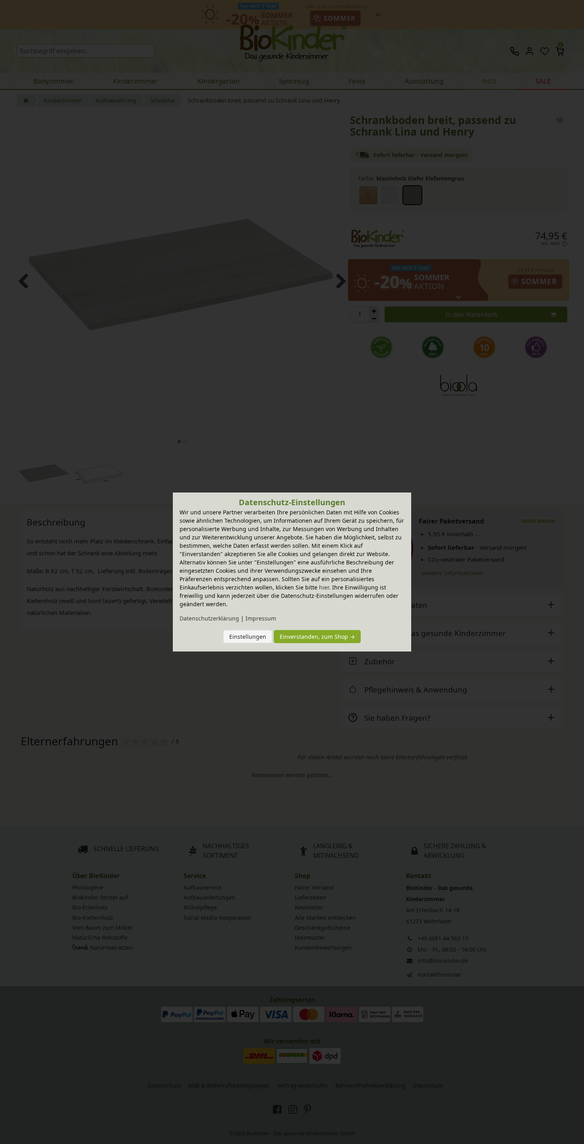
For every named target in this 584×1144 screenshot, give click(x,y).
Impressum (261, 618)
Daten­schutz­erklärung (209, 618)
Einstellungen (247, 636)
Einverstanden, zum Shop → (317, 636)
